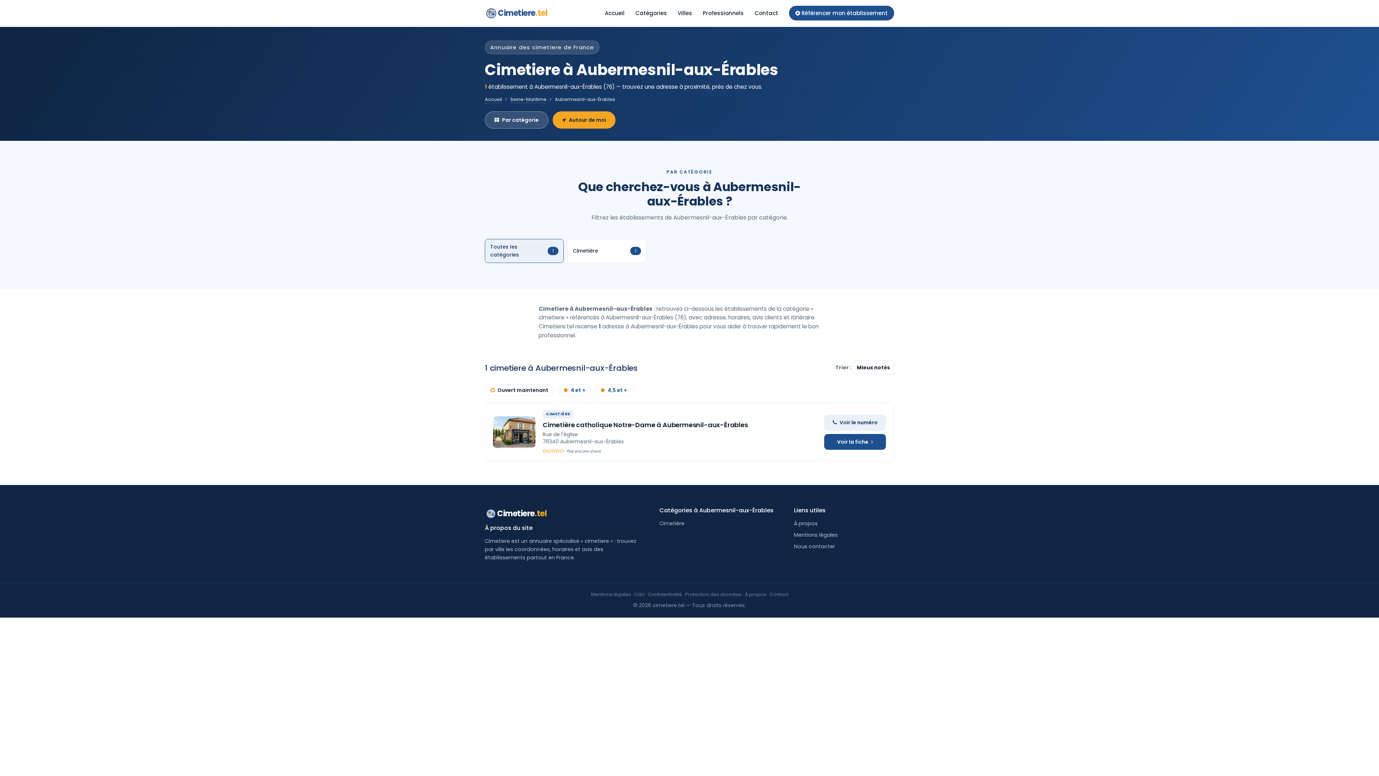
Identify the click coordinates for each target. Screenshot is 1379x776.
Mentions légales (816, 535)
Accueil (615, 13)
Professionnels (723, 13)
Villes (685, 13)
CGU (639, 594)
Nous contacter (814, 546)
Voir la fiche (852, 441)
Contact (766, 13)
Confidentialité (665, 594)
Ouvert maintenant (522, 390)
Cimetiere (522, 13)
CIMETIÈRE (558, 414)
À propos (806, 523)
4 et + (578, 390)
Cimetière (671, 523)
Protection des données (713, 594)
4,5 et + (617, 390)
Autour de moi (587, 120)
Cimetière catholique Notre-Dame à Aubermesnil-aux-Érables (645, 424)
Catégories (651, 13)
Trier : (844, 367)
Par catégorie (520, 120)
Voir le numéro (859, 422)
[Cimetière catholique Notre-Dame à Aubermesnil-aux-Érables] (514, 432)
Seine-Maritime (528, 99)
